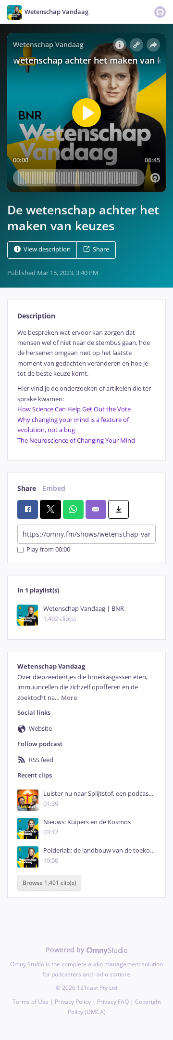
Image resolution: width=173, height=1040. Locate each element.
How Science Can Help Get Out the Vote (74, 409)
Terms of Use (30, 1002)
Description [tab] (36, 315)
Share (101, 249)
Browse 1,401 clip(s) (49, 883)
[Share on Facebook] (27, 509)
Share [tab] (26, 488)
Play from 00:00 (48, 550)
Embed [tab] (53, 488)
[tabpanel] (86, 387)
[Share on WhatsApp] (73, 509)
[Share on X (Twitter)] (50, 509)
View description (47, 249)
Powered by (66, 949)
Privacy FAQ (113, 1002)
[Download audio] (118, 509)
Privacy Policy (73, 1002)
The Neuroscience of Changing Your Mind (76, 440)
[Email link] (96, 509)
